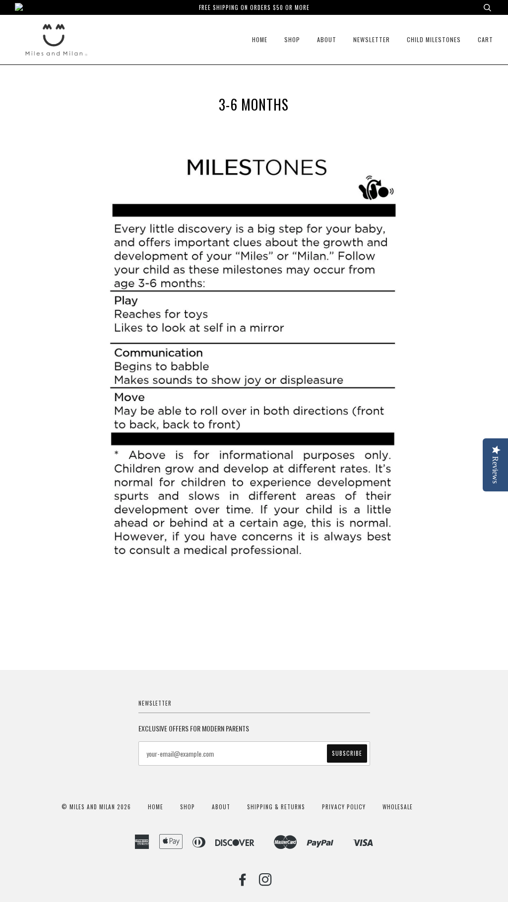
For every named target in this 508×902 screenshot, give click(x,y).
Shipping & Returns (276, 807)
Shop (292, 39)
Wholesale (397, 807)
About (326, 39)
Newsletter (371, 39)
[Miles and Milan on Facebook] (243, 882)
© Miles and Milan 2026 (96, 807)
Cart (485, 39)
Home (259, 39)
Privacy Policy (344, 807)
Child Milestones (434, 39)
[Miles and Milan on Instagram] (265, 882)
